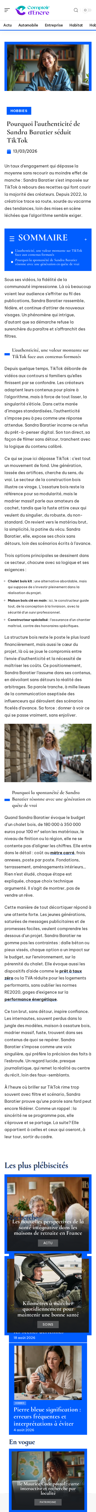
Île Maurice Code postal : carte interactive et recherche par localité (48, 1488)
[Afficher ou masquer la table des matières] (77, 239)
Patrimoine (48, 1502)
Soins (48, 1324)
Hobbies (18, 111)
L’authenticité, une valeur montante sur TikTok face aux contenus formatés (48, 252)
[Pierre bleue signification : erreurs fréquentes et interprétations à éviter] (48, 1373)
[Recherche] (76, 10)
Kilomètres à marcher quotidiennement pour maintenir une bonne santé (48, 1309)
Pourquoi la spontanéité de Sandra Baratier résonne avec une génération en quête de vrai (47, 262)
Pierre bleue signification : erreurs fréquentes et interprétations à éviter (47, 1416)
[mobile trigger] (8, 10)
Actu (48, 1243)
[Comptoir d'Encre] (32, 10)
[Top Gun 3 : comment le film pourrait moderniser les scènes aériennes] (48, 1280)
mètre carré (62, 852)
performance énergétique (30, 999)
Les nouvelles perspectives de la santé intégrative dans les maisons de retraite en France (48, 1227)
